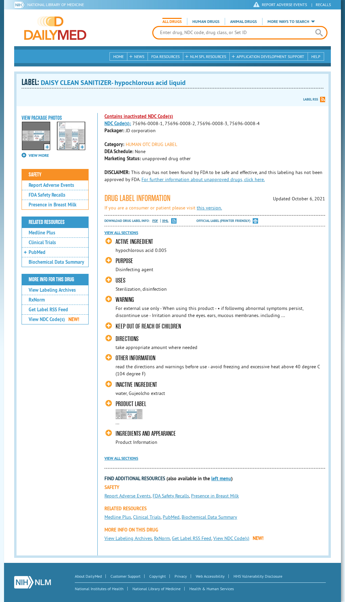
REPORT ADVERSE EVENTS (284, 4)
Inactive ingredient (136, 385)
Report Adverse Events (51, 185)
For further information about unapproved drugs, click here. (203, 179)
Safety (35, 174)
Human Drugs (205, 21)
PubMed (37, 252)
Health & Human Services (211, 588)
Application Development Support (270, 56)
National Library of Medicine (55, 4)
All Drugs (172, 21)
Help (315, 56)
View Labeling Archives (52, 290)
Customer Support (125, 576)
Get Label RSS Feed (48, 310)
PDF (155, 221)
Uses (120, 280)
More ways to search (288, 21)
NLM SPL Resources (208, 56)
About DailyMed (88, 576)
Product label (131, 404)
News (139, 56)
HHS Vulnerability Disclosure (257, 576)
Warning (125, 300)
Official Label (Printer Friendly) (223, 221)
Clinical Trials (42, 242)
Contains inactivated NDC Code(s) (138, 116)
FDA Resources (165, 56)
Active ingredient (134, 242)
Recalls (323, 4)
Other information (135, 358)
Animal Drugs (243, 21)
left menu (221, 479)
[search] (318, 32)
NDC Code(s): (117, 123)
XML (165, 221)
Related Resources (47, 222)
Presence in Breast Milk (52, 205)
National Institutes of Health (99, 588)
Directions (127, 339)
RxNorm (37, 300)
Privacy (181, 576)
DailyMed (55, 28)
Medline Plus (42, 233)
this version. (209, 208)
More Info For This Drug (51, 279)
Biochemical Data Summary (56, 262)
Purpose (124, 261)
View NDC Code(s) (54, 319)
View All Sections (121, 232)
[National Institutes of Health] (20, 4)
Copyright (157, 576)
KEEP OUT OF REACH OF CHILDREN (148, 326)
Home (118, 56)
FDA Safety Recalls (47, 195)
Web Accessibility (210, 576)
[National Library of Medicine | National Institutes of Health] (32, 582)
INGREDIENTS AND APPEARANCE (146, 433)
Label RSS (310, 99)
